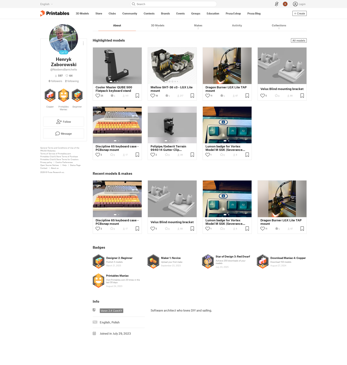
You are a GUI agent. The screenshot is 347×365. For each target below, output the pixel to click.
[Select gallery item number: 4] (120, 81)
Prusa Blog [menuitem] (254, 13)
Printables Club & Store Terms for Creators (59, 159)
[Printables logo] (54, 13)
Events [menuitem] (180, 13)
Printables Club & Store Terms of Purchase (59, 156)
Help (64, 165)
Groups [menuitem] (195, 13)
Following (72, 81)
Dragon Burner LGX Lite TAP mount (226, 88)
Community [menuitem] (129, 13)
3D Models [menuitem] (82, 13)
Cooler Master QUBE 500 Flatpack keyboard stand (114, 88)
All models (298, 40)
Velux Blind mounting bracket (281, 89)
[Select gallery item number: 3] (117, 81)
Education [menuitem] (213, 13)
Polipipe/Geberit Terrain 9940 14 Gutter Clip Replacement (168, 148)
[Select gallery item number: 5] (123, 81)
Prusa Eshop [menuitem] (233, 13)
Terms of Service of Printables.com (55, 153)
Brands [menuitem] (165, 13)
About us (55, 168)
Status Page (75, 165)
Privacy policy (46, 162)
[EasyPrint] (276, 4)
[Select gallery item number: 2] (114, 81)
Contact (43, 168)
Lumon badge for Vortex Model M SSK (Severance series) (224, 148)
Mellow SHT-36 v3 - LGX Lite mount (172, 88)
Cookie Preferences (64, 162)
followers (55, 81)
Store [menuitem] (98, 13)
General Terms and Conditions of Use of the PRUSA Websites (59, 149)
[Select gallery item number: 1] (111, 81)
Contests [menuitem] (149, 13)
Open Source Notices (49, 165)
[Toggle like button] (98, 95)
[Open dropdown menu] (83, 42)
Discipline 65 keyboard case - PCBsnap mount (117, 148)
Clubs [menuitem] (112, 13)
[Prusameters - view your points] (285, 4)
